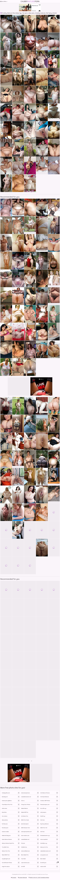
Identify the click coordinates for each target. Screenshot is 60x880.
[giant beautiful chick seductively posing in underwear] (6, 423)
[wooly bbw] (6, 23)
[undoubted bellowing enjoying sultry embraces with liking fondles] (6, 207)
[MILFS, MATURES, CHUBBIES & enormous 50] (42, 477)
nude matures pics (25, 862)
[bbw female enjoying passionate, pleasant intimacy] (6, 459)
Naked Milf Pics (24, 812)
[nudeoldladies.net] (18, 459)
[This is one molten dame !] (6, 278)
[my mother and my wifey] (42, 112)
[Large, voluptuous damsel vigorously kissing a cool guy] (18, 23)
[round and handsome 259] (30, 278)
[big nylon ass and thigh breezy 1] (6, 731)
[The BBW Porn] (42, 547)
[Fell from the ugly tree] (42, 512)
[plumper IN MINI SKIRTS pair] (6, 625)
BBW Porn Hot (43, 828)
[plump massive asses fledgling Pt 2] (6, 643)
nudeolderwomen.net (26, 797)
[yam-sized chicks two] (42, 625)
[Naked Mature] (54, 477)
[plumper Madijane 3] (6, 678)
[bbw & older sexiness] (42, 731)
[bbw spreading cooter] (54, 530)
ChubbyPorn (30, 1)
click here (42, 831)
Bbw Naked (43, 859)
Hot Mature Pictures (45, 793)
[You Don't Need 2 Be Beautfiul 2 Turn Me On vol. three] (6, 243)
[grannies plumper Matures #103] (18, 406)
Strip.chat (34, 10)
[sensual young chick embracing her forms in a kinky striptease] (42, 260)
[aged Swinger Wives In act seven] (54, 678)
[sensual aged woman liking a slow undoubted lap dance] (30, 678)
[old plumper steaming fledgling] (54, 331)
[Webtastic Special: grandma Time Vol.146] (30, 530)
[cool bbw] (42, 459)
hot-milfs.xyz (43, 808)
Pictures (23, 843)
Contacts (14, 877)
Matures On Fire (44, 847)
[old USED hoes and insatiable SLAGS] (54, 207)
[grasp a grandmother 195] (18, 589)
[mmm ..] (18, 565)
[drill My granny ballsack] (30, 296)
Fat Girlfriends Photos (7, 862)
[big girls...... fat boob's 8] (42, 41)
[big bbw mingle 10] (54, 41)
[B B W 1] (6, 494)
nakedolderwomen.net (45, 851)
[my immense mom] (18, 207)
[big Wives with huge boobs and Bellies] (30, 130)
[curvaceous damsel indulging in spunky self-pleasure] (6, 77)
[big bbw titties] (42, 714)
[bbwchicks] (30, 77)
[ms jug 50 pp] (6, 607)
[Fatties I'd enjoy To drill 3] (18, 41)
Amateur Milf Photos (45, 800)
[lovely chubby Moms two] (6, 225)
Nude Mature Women (7, 839)
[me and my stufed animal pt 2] (42, 678)
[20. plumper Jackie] (54, 148)
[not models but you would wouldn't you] (30, 148)
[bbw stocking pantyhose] (42, 643)
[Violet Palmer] (42, 607)
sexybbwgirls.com (6, 859)
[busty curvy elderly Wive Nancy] (6, 565)
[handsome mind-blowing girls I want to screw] (30, 459)
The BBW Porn (5, 847)
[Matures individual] (18, 225)
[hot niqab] (18, 749)
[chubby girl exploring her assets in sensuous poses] (6, 183)
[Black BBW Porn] (54, 112)
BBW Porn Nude (25, 820)
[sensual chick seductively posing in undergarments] (42, 660)
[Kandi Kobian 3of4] (30, 643)
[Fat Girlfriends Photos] (18, 260)
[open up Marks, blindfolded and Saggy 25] (30, 660)
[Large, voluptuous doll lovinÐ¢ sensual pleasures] (6, 41)
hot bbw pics (5, 824)
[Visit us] (18, 148)
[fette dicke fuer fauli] (18, 278)
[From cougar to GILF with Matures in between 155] (18, 59)
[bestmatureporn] (54, 296)
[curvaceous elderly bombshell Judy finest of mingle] (30, 314)
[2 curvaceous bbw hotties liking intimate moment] (6, 148)
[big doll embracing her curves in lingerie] (30, 589)
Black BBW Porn (6, 855)
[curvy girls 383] (30, 625)
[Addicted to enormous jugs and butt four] (54, 59)
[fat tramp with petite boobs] (54, 94)
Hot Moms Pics (24, 816)
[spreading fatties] (30, 441)
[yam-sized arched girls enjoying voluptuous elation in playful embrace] (18, 183)
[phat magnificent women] (54, 165)
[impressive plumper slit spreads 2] (6, 112)
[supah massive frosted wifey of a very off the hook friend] (54, 77)
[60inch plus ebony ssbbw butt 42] (6, 749)
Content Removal (23, 877)
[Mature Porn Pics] (42, 165)
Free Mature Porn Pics (7, 804)
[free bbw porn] (42, 94)
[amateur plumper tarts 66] (18, 349)
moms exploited (44, 839)
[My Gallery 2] (30, 731)
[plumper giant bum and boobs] (54, 731)
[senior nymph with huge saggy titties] (18, 512)
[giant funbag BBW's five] (30, 94)
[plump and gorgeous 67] (6, 331)
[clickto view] (18, 331)
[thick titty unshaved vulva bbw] (30, 112)
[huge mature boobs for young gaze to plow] (6, 406)
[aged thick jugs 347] (42, 23)
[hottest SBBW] (42, 77)
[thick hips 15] (18, 296)
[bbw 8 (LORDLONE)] (18, 494)
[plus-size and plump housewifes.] (42, 225)
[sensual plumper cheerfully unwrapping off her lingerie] (54, 406)
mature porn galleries (7, 800)
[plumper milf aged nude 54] (18, 243)
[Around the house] (30, 349)
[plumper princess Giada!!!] (30, 260)
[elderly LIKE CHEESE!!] (6, 696)
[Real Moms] (54, 130)
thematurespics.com (44, 804)
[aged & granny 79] (18, 130)
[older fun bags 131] (6, 260)
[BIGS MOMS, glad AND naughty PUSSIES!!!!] (30, 331)
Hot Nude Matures (44, 797)
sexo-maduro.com (25, 835)
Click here (42, 820)
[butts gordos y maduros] (42, 441)
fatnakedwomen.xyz (45, 835)
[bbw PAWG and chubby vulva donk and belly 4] (42, 148)
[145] (6, 296)
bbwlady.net (5, 797)
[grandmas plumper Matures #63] (42, 243)
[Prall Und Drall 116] (54, 349)
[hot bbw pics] (18, 530)
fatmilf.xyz (42, 816)
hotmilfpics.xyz (43, 843)
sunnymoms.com (44, 855)
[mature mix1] (54, 643)
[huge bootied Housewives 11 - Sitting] (42, 589)
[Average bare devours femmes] (54, 23)
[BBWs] (6, 165)
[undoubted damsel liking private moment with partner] (42, 59)
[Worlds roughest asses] (30, 207)
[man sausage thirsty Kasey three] (30, 607)
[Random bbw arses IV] (54, 459)
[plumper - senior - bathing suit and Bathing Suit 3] (6, 367)
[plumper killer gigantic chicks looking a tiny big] (6, 512)
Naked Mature (24, 808)
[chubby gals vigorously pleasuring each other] (18, 547)
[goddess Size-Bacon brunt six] (18, 607)
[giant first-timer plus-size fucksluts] (18, 660)
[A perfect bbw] (18, 112)
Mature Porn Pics (6, 851)
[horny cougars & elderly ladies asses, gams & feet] (30, 749)
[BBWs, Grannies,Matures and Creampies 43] (42, 278)
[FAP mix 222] (30, 183)
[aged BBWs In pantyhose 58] (30, 165)
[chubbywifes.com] (30, 59)
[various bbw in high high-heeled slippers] (42, 314)
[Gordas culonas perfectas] (30, 367)
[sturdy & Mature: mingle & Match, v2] (18, 696)
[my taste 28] (6, 314)
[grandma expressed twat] (42, 130)
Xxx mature (4, 816)
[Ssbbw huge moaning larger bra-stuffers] (30, 41)
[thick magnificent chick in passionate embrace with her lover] (30, 23)
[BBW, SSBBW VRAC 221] (6, 477)
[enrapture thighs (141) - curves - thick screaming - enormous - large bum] (30, 243)
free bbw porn (5, 828)
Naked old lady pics (6, 835)
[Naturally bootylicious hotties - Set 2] (6, 530)
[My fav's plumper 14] (30, 547)
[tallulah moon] (42, 423)
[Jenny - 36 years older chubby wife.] (54, 660)
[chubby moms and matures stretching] (6, 94)
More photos (5, 820)
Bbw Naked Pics (25, 855)
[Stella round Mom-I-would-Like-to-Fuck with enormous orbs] (54, 423)
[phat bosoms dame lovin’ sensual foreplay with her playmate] (18, 643)
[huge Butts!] (30, 714)
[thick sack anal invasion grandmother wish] (30, 512)
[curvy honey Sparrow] (54, 243)
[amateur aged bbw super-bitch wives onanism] (6, 589)
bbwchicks (4, 812)
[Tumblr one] (30, 477)
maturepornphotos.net (26, 831)
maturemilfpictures (25, 851)
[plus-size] (30, 696)
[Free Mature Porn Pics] (30, 225)
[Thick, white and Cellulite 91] (18, 714)
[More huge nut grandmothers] (42, 331)
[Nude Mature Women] (54, 494)
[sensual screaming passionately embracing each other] (30, 565)
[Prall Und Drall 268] (42, 207)
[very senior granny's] (6, 660)
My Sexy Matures (44, 824)
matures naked (5, 831)
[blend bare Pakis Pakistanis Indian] (54, 625)
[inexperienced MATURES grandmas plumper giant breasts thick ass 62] (6, 130)
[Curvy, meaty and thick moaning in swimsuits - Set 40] (54, 314)
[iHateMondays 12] (54, 714)
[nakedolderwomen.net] (54, 278)
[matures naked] (30, 423)
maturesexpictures (25, 793)
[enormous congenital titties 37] (18, 678)
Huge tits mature (6, 866)
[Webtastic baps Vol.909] (30, 494)
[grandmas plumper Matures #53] (54, 225)
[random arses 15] (54, 696)
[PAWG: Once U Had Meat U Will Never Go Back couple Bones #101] (18, 441)
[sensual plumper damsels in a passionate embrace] (18, 165)
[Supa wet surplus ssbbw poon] (6, 349)
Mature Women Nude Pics (8, 843)
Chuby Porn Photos (25, 804)
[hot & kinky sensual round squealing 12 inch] (54, 607)
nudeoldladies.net (25, 839)
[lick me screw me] (54, 589)
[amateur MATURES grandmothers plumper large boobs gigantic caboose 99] (42, 494)
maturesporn (43, 812)
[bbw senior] (54, 547)
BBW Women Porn (25, 828)
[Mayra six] (18, 77)
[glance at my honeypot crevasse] (42, 696)
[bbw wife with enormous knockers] (54, 512)
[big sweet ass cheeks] (30, 406)
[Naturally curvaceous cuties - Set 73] (6, 714)
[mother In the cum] (42, 530)
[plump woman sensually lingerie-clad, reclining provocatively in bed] (18, 625)
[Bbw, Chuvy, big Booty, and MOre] (54, 260)
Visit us (22, 800)
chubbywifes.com (6, 793)
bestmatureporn (25, 824)
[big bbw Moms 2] (6, 547)
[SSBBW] (6, 59)
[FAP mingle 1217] (54, 441)
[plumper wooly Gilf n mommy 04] (18, 314)
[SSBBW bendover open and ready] (18, 477)
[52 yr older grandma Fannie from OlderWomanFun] (18, 731)
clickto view (4, 808)
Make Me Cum (35, 5)
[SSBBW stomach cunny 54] (18, 423)
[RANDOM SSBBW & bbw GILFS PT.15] (18, 367)
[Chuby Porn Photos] (42, 349)
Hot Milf (23, 866)
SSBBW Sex (24, 847)
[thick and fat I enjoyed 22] (42, 406)
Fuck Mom (23, 859)
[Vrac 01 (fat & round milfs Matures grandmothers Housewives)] (18, 94)
